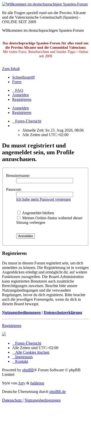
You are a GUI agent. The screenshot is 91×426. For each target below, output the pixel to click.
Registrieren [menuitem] (21, 99)
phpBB (28, 370)
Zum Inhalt (11, 69)
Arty (21, 383)
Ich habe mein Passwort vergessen (43, 199)
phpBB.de (57, 391)
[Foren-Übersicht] (45, 4)
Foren (16, 82)
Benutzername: (18, 175)
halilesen (37, 383)
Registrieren (21, 112)
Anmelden (20, 108)
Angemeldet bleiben (37, 213)
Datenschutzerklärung (63, 312)
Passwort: (13, 189)
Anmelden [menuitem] (20, 95)
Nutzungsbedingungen (21, 312)
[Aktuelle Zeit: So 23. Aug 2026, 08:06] (13, 126)
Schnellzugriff (23, 77)
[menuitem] (17, 90)
